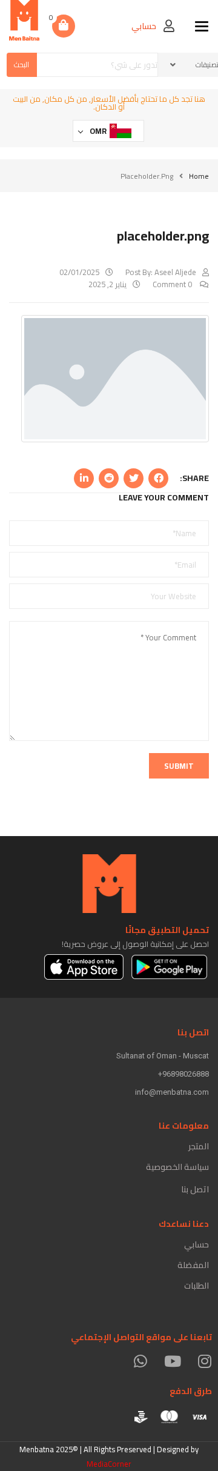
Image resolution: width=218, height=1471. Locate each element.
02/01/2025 (79, 272)
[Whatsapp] (140, 1361)
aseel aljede (175, 272)
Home (199, 176)
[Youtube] (172, 1361)
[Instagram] (204, 1361)
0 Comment (173, 284)
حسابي (196, 1244)
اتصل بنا (195, 1189)
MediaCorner (109, 1463)
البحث (21, 64)
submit (179, 766)
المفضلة (193, 1265)
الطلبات (196, 1285)
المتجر (198, 1146)
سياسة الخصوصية (177, 1167)
